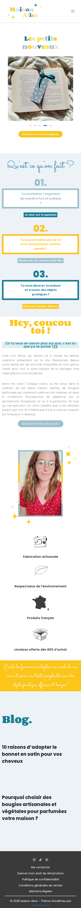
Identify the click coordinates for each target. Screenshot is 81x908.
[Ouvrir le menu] (72, 11)
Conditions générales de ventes (40, 885)
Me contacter (40, 867)
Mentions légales (40, 891)
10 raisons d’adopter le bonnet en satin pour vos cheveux (32, 754)
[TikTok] (40, 859)
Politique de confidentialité (40, 879)
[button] (30, 125)
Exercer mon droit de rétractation (40, 873)
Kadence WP (40, 905)
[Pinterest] (47, 859)
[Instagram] (34, 859)
